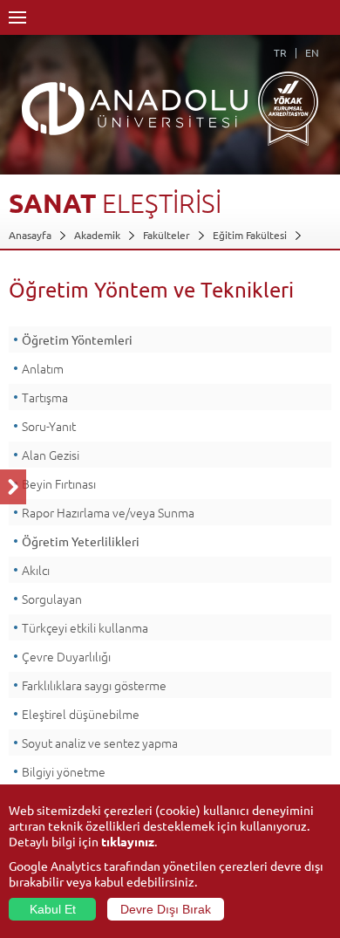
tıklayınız (127, 841)
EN (312, 52)
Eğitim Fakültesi (250, 235)
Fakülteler (166, 235)
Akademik (97, 235)
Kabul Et (53, 909)
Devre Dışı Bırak (165, 909)
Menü (17, 17)
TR (280, 52)
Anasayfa (30, 235)
